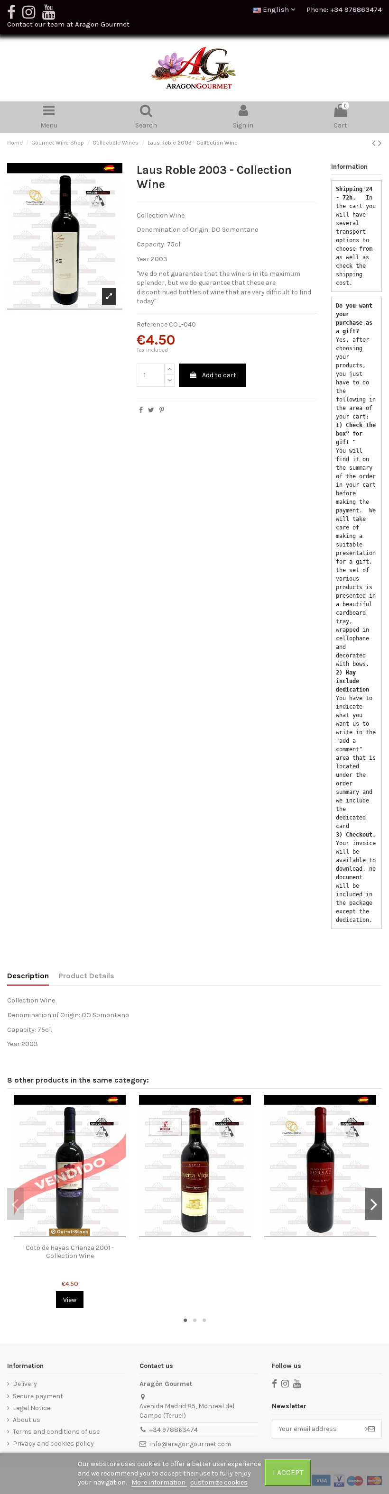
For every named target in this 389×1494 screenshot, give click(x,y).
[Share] (141, 410)
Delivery (25, 1384)
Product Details (86, 975)
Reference (152, 324)
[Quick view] (69, 1236)
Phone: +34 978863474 (344, 9)
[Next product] (380, 143)
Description (28, 975)
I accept (288, 1472)
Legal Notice (31, 1408)
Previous (15, 1204)
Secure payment (38, 1396)
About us (26, 1420)
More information (159, 1482)
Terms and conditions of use (56, 1432)
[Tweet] (151, 410)
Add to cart (219, 375)
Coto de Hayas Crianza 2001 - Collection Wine (70, 1252)
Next (373, 1204)
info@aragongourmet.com (190, 1444)
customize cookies (219, 1482)
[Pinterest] (161, 410)
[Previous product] (375, 143)
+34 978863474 (173, 1430)
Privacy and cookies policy (53, 1443)
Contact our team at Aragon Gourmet (68, 24)
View (69, 1300)
